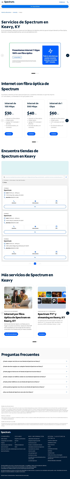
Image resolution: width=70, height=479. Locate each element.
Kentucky (15, 12)
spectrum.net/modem (31, 411)
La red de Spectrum (32, 460)
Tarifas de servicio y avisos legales (55, 455)
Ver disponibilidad (35, 6)
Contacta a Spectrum (52, 440)
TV (15, 442)
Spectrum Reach (4, 447)
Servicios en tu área (32, 455)
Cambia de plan (51, 453)
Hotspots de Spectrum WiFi (34, 440)
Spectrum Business (5, 451)
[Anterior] (2, 55)
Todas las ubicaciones (6, 12)
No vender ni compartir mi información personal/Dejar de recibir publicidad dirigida (18, 467)
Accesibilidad (28, 465)
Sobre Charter (4, 438)
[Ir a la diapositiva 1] (33, 73)
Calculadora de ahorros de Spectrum (36, 447)
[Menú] (2, 2)
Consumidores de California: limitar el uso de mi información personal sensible (17, 468)
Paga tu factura (51, 444)
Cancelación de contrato (33, 449)
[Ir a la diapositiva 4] (38, 73)
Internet (16, 440)
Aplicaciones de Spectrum (34, 438)
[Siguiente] (67, 55)
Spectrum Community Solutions (8, 449)
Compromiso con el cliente (6, 440)
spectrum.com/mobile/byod (8, 418)
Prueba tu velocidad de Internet (35, 444)
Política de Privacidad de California (39, 465)
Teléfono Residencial (19, 444)
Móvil (16, 447)
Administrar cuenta (52, 442)
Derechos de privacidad (19, 465)
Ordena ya (62, 2)
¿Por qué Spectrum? (32, 453)
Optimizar (50, 450)
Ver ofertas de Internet (11, 334)
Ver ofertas (42, 334)
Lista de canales (31, 451)
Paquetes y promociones (20, 438)
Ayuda (49, 446)
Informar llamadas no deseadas (54, 460)
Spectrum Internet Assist (20, 449)
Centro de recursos (32, 442)
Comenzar (8, 133)
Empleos (3, 442)
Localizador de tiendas (52, 448)
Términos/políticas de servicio (7, 465)
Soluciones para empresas (6, 444)
